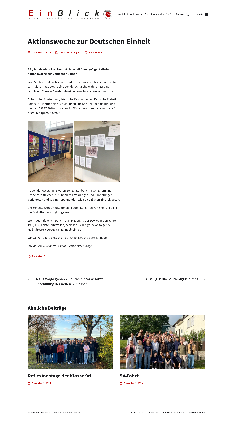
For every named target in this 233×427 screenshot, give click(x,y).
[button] (182, 14)
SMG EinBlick (43, 412)
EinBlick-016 (95, 52)
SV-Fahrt (129, 376)
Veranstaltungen (71, 52)
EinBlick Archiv (197, 412)
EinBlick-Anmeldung (174, 412)
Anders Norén (73, 412)
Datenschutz (136, 412)
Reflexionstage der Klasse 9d (59, 376)
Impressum (153, 412)
